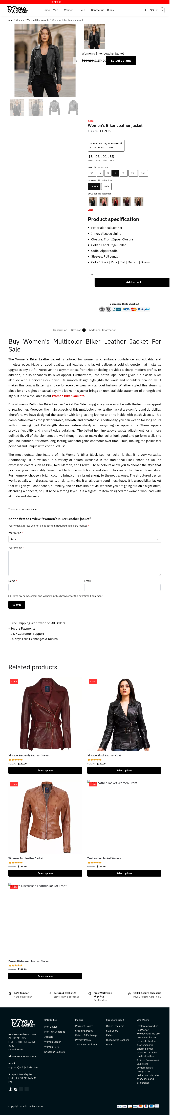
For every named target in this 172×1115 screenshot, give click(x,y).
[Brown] (139, 201)
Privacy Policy (83, 1040)
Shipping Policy (84, 1030)
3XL (143, 173)
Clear (90, 209)
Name (12, 580)
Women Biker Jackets (38, 19)
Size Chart (112, 1030)
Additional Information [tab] (102, 330)
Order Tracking (114, 1026)
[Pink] (104, 201)
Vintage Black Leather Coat (104, 755)
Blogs (109, 1044)
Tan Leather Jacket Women (104, 858)
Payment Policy (84, 1026)
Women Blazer (52, 1041)
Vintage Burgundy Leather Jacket (29, 755)
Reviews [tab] (76, 330)
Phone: (12, 1056)
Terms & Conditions (86, 1044)
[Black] (93, 201)
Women (20, 19)
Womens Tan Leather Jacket (25, 858)
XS (92, 173)
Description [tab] (60, 330)
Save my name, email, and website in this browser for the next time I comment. (58, 596)
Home (10, 19)
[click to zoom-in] (45, 60)
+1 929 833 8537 (27, 1056)
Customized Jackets (117, 1040)
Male (106, 186)
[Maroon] (127, 201)
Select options (121, 60)
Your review (16, 547)
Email (88, 580)
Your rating (15, 532)
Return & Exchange (86, 1035)
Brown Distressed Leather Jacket (29, 961)
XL (123, 173)
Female (94, 186)
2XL (133, 173)
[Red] (116, 201)
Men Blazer (50, 1026)
